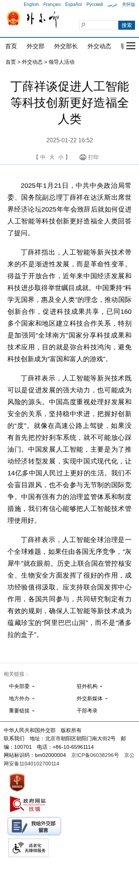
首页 (11, 46)
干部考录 (87, 711)
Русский (94, 4)
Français (52, 4)
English (31, 4)
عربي (112, 4)
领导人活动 (62, 62)
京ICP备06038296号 (95, 755)
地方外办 (19, 698)
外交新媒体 (90, 698)
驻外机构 (87, 686)
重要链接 (19, 711)
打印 (93, 157)
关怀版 (128, 4)
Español (73, 4)
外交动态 (99, 46)
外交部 (35, 46)
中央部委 (19, 686)
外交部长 (66, 46)
